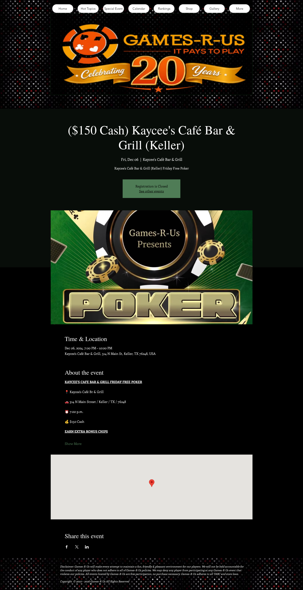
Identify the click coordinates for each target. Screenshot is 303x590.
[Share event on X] (77, 547)
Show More (73, 443)
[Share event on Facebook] (67, 547)
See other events (151, 191)
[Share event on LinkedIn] (87, 547)
